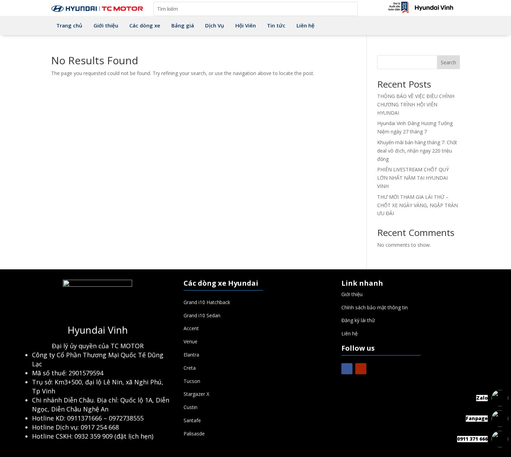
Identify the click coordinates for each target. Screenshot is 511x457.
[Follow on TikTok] (374, 368)
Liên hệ (349, 333)
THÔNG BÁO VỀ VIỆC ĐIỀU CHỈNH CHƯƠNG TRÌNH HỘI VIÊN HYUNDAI (415, 104)
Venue (190, 341)
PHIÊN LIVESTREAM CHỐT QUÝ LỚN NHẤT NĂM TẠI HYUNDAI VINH (413, 177)
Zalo (482, 397)
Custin (190, 407)
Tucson (192, 381)
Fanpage (477, 418)
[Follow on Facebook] (346, 368)
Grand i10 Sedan (202, 315)
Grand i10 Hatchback (207, 302)
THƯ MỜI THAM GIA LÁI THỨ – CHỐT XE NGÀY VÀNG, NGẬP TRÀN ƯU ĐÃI (417, 205)
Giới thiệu (352, 294)
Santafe (192, 420)
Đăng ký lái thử (358, 320)
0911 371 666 (472, 438)
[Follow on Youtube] (360, 368)
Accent (191, 328)
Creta (190, 368)
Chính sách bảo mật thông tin (374, 307)
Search (448, 62)
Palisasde (194, 433)
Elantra (191, 354)
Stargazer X (196, 394)
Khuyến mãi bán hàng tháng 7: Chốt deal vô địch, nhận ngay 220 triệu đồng (417, 150)
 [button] (500, 381)
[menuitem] (69, 25)
